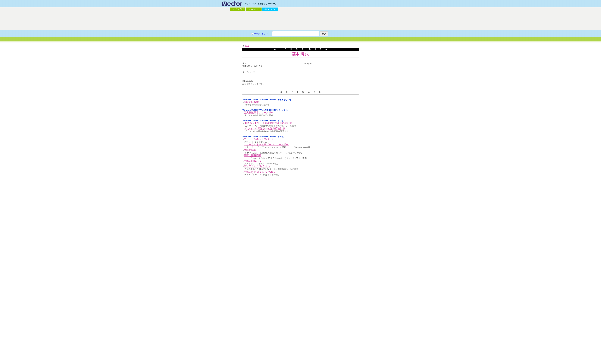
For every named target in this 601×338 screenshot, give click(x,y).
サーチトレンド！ (262, 34)
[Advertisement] (300, 20)
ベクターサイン (269, 9)
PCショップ (253, 9)
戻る (247, 45)
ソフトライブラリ (237, 9)
